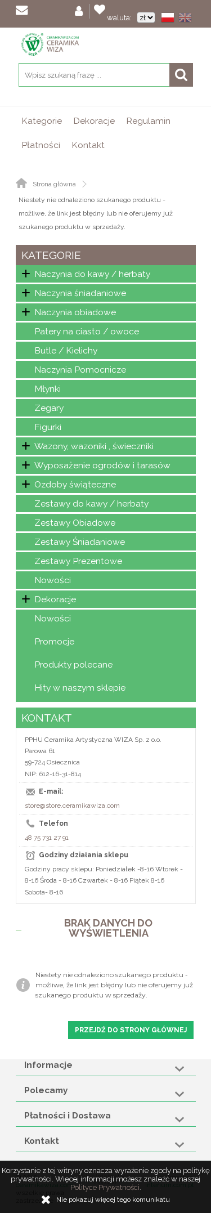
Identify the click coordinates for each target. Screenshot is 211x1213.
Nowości (52, 580)
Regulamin (148, 120)
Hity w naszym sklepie (79, 687)
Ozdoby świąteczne (75, 484)
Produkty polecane (73, 664)
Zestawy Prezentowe (78, 561)
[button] (169, 18)
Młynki (47, 388)
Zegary (49, 407)
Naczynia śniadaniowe (80, 293)
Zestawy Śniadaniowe (79, 541)
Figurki (47, 427)
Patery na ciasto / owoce (86, 331)
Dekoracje (94, 120)
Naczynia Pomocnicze (80, 369)
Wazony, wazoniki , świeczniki (94, 446)
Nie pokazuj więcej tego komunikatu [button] (113, 1199)
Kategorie (41, 120)
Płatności (40, 145)
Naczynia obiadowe (75, 312)
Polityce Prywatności (105, 1187)
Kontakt (88, 145)
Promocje (54, 641)
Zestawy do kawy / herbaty (91, 503)
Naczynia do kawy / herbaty (92, 273)
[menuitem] (42, 121)
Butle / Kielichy (65, 350)
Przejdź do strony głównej (131, 1030)
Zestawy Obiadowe (74, 522)
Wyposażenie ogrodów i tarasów (102, 465)
